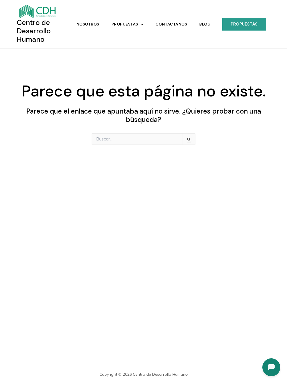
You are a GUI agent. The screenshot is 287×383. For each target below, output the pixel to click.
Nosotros (88, 24)
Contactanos (171, 24)
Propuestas (125, 24)
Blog (204, 24)
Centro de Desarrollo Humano (34, 31)
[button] (140, 24)
